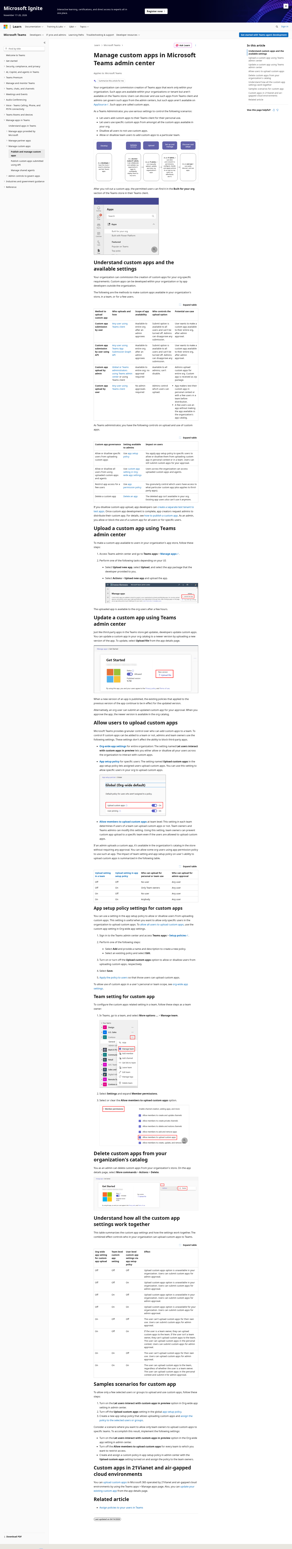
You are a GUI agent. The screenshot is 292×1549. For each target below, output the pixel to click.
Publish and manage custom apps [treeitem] (26, 153)
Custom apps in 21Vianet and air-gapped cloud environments (266, 94)
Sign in (284, 26)
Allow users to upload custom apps (266, 71)
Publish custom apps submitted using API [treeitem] (27, 163)
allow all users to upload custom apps (162, 924)
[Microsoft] (6, 27)
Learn (97, 45)
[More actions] (195, 45)
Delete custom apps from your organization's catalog (264, 77)
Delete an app (130, 496)
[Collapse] (44, 42)
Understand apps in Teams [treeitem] (22, 125)
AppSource (100, 104)
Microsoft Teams (112, 45)
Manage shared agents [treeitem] (23, 170)
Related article (256, 99)
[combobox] (24, 48)
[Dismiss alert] (285, 6)
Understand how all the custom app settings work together (267, 83)
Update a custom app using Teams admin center (266, 66)
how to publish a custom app (161, 515)
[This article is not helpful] (277, 110)
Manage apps (168, 553)
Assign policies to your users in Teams (121, 1507)
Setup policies (177, 935)
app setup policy (172, 1411)
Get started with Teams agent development (264, 34)
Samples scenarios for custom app (266, 88)
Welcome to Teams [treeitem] (15, 55)
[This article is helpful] (274, 110)
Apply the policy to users (113, 977)
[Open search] (277, 26)
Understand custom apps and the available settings (266, 52)
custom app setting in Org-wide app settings (132, 472)
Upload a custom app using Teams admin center (266, 59)
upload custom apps (115, 1482)
